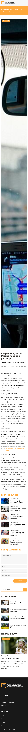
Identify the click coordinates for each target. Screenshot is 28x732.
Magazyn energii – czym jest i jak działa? (18, 626)
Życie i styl (6, 20)
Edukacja (3, 722)
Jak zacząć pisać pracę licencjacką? (16, 517)
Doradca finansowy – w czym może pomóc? (18, 602)
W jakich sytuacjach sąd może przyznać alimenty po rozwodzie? (18, 534)
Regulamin (4, 705)
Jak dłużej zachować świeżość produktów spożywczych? (16, 542)
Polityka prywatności (7, 702)
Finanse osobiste (6, 726)
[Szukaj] (25, 589)
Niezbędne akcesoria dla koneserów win (17, 525)
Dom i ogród (4, 719)
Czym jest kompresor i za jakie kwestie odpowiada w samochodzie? (17, 618)
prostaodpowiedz (6, 362)
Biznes (3, 715)
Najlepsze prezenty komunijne (10, 658)
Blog (2, 699)
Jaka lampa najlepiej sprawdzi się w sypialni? (18, 610)
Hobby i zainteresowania (8, 729)
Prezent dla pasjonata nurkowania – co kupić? (17, 501)
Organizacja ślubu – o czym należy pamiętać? (18, 509)
